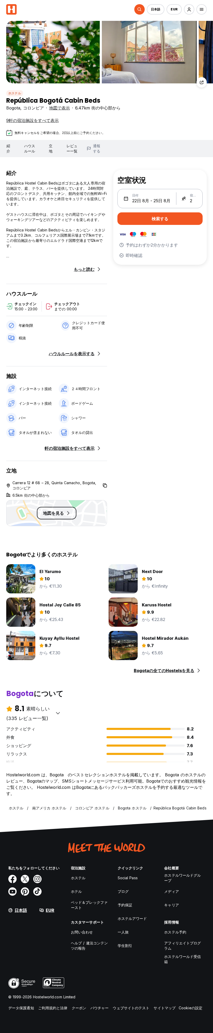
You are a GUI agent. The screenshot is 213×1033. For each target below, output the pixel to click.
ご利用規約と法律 (53, 1008)
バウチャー (99, 1008)
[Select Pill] (139, 9)
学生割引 (125, 945)
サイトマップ (165, 1008)
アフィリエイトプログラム (182, 945)
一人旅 (123, 932)
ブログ (123, 891)
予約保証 (125, 905)
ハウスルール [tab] (29, 148)
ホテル (76, 891)
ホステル (14, 93)
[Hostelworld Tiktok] (37, 891)
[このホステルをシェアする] (201, 82)
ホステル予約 (175, 932)
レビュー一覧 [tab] (71, 148)
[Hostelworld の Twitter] (25, 879)
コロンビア (33, 107)
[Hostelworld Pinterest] (25, 891)
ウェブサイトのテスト (131, 1008)
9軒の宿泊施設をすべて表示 (32, 120)
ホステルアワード (132, 918)
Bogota (13, 107)
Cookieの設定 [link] (190, 1008)
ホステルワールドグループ (182, 878)
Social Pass (128, 878)
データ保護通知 (21, 1008)
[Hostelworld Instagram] (37, 879)
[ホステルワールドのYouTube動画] (12, 891)
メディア (171, 891)
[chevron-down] (58, 713)
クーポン (79, 1008)
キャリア (171, 905)
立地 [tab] (50, 148)
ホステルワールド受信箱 (182, 959)
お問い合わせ (82, 932)
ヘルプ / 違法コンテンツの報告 (89, 945)
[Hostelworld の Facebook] (12, 879)
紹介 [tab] (8, 148)
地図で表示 (59, 107)
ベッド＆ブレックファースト (89, 905)
